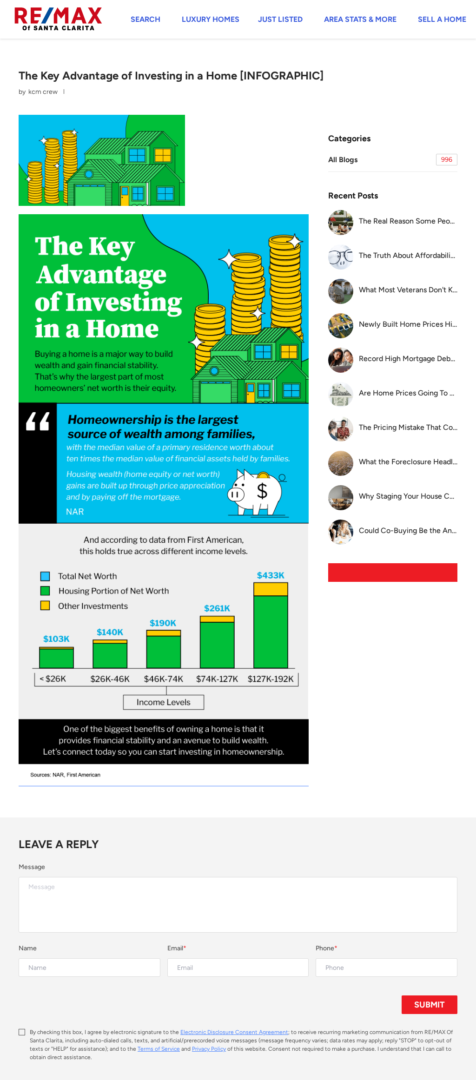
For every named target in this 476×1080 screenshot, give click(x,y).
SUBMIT (429, 1005)
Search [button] (145, 19)
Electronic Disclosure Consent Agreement (234, 1032)
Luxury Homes (210, 19)
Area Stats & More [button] (360, 19)
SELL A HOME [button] (442, 19)
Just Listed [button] (280, 19)
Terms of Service (159, 1049)
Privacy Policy (209, 1049)
